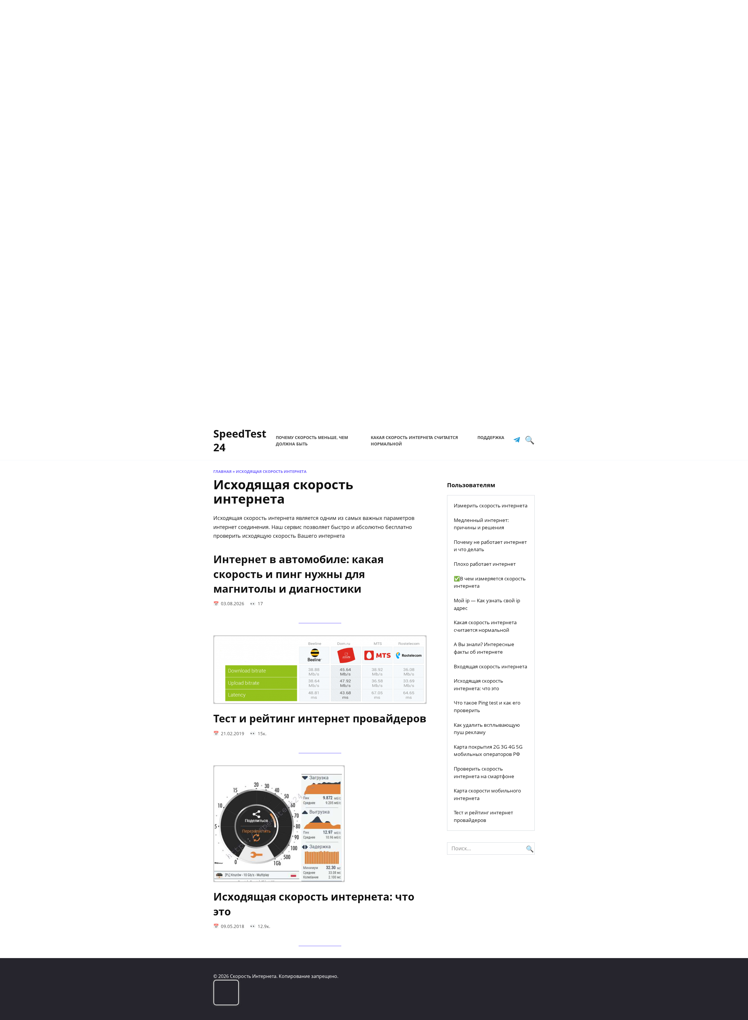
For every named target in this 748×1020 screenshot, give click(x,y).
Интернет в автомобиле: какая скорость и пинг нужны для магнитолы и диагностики (298, 574)
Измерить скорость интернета (490, 505)
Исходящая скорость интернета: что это (313, 903)
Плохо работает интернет (485, 564)
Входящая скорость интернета (490, 666)
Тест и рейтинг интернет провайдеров (319, 718)
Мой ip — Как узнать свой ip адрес (487, 604)
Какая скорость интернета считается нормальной (485, 626)
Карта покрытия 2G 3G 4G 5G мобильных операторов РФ (488, 750)
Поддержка (490, 437)
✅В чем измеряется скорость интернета (490, 582)
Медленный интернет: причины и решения (481, 524)
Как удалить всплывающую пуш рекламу (487, 728)
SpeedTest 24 (239, 440)
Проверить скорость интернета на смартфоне (484, 772)
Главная (222, 471)
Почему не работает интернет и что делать (490, 546)
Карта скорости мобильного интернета (487, 794)
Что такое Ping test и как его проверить (487, 706)
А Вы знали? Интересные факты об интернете (484, 648)
